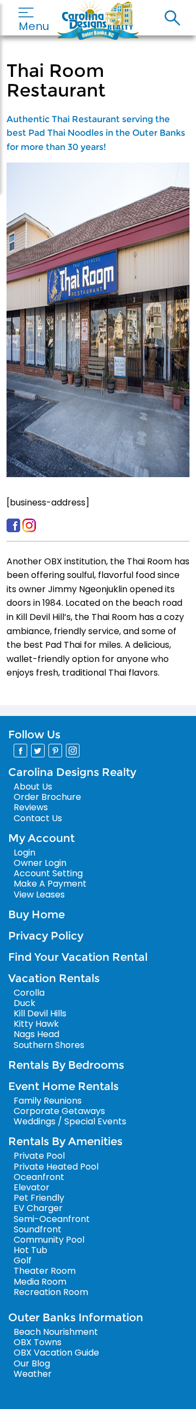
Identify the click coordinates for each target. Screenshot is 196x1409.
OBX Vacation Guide (56, 1352)
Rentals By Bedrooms (66, 1064)
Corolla (29, 992)
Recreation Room (51, 1292)
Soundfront (38, 1229)
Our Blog (32, 1363)
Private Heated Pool (56, 1166)
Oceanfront (39, 1177)
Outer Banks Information (75, 1317)
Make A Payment (50, 883)
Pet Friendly (39, 1197)
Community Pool (49, 1239)
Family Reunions (48, 1100)
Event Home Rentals (63, 1086)
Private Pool (39, 1155)
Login (24, 852)
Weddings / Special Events (70, 1121)
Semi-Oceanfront (52, 1219)
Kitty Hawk (36, 1023)
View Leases (39, 894)
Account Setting (48, 873)
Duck (24, 1003)
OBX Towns (38, 1342)
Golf (23, 1260)
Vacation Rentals (54, 978)
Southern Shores (49, 1045)
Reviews (31, 807)
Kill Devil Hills (40, 1013)
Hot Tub (30, 1250)
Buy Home (36, 914)
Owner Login (40, 863)
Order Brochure (47, 797)
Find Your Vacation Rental (78, 957)
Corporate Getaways (59, 1111)
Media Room (40, 1281)
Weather (33, 1374)
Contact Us (38, 818)
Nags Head (36, 1034)
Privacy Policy (45, 935)
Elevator (32, 1187)
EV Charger (38, 1208)
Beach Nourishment (56, 1332)
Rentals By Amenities (65, 1141)
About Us (33, 786)
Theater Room (45, 1271)
